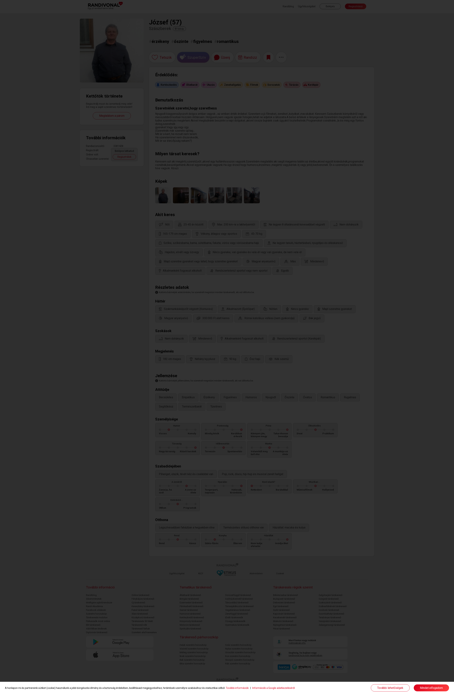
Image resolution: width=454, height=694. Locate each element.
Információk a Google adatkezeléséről (273, 688)
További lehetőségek (390, 688)
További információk (237, 688)
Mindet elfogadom (431, 688)
